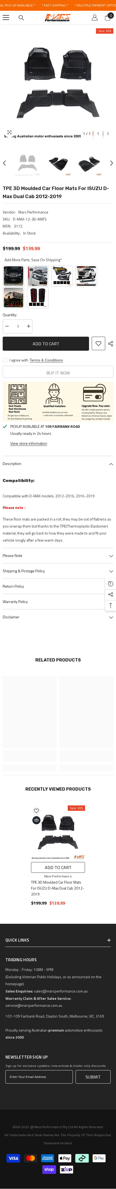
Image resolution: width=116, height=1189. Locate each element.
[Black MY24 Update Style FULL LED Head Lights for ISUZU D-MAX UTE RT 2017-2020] (62, 276)
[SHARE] (109, 343)
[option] (58, 83)
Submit (93, 1077)
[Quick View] (36, 820)
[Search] (21, 18)
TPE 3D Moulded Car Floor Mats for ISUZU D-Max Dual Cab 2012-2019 (57, 888)
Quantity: (10, 315)
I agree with (18, 360)
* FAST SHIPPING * (55, 5)
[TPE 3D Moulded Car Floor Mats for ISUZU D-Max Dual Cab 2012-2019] (58, 832)
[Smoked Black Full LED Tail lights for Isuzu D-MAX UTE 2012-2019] (13, 297)
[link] (30, 759)
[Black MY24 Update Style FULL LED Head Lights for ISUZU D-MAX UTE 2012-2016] (37, 276)
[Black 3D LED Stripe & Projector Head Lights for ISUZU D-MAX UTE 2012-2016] (13, 276)
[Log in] (95, 17)
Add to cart (46, 343)
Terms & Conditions (46, 360)
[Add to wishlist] (98, 343)
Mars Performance (33, 212)
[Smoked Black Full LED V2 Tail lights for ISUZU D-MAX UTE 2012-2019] (37, 297)
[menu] (6, 17)
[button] (98, 133)
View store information (28, 443)
